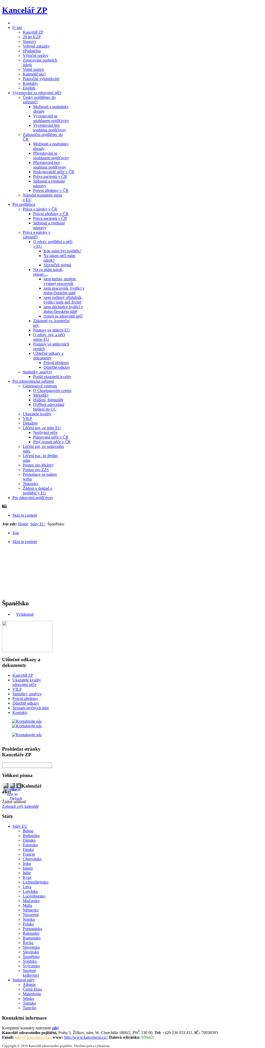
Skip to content (24, 515)
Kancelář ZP (22, 675)
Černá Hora (32, 989)
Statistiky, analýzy (27, 694)
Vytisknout (25, 614)
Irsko (27, 863)
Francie (29, 854)
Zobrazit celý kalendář (20, 806)
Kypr (27, 877)
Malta (27, 905)
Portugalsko (32, 928)
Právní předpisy (25, 698)
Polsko (28, 924)
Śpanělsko (31, 956)
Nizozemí (31, 915)
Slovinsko (31, 952)
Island (28, 868)
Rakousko (31, 933)
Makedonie (32, 994)
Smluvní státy (23, 980)
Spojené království (31, 972)
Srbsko (28, 998)
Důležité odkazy (25, 703)
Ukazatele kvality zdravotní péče (26, 682)
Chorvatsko (32, 859)
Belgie (28, 831)
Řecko (28, 942)
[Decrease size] (18, 787)
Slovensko (31, 947)
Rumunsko (32, 938)
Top (15, 533)
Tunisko (29, 1003)
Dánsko (29, 840)
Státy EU (37, 524)
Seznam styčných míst (30, 708)
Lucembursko (34, 896)
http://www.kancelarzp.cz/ (85, 1037)
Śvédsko (30, 961)
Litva (27, 887)
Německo (31, 910)
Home (23, 524)
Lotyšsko (30, 891)
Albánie (29, 984)
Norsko (29, 919)
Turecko (29, 1008)
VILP (17, 689)
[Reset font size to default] (16, 798)
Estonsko (30, 845)
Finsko (28, 849)
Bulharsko (31, 835)
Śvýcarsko (31, 966)
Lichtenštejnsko (35, 882)
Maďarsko (31, 901)
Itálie (27, 873)
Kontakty (20, 712)
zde (55, 1028)
